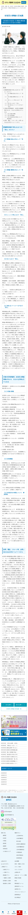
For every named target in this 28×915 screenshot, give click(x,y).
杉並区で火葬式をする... (9, 756)
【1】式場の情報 (11, 113)
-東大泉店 (18, 841)
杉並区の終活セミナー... (9, 763)
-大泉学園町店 (19, 838)
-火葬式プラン (6, 869)
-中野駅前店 (19, 852)
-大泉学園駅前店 (20, 846)
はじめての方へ (5, 864)
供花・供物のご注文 (20, 864)
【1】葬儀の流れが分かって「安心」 (15, 94)
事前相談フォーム (19, 883)
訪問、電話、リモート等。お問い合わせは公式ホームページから (13, 121)
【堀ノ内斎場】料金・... (9, 752)
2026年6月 (4, 777)
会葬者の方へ (18, 889)
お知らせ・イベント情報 (21, 875)
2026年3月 (4, 784)
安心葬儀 (17, 897)
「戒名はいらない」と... (9, 745)
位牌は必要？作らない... (9, 747)
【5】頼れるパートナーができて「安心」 (15, 105)
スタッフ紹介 (18, 866)
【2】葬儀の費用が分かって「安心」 (15, 97)
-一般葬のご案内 (7, 877)
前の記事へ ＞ (20, 704)
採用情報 (17, 894)
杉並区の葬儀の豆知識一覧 (14, 709)
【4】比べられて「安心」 (13, 103)
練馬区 (24, 2)
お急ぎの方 (4, 861)
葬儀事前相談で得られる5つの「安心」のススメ (13, 90)
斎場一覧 (3, 832)
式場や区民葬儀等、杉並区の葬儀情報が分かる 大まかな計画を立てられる (13, 110)
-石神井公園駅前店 (20, 844)
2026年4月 (4, 782)
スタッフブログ (18, 869)
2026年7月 (4, 775)
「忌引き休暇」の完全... (9, 743)
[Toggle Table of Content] (22, 87)
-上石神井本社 (19, 835)
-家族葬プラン (6, 875)
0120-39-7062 (8, 808)
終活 (16, 880)
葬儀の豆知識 (18, 877)
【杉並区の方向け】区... (9, 754)
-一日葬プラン (6, 872)
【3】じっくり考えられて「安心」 (14, 101)
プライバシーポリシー (20, 891)
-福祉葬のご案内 (7, 883)
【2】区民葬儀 (10, 115)
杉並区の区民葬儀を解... (9, 750)
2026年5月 (4, 779)
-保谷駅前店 (19, 858)
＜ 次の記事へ (7, 704)
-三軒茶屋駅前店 (20, 849)
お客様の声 (17, 872)
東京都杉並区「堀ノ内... (9, 759)
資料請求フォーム (19, 886)
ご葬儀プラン (4, 866)
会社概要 (17, 861)
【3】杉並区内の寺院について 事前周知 (15, 118)
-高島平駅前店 (19, 855)
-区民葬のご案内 (7, 880)
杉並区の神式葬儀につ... (9, 761)
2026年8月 (4, 773)
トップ (2, 913)
